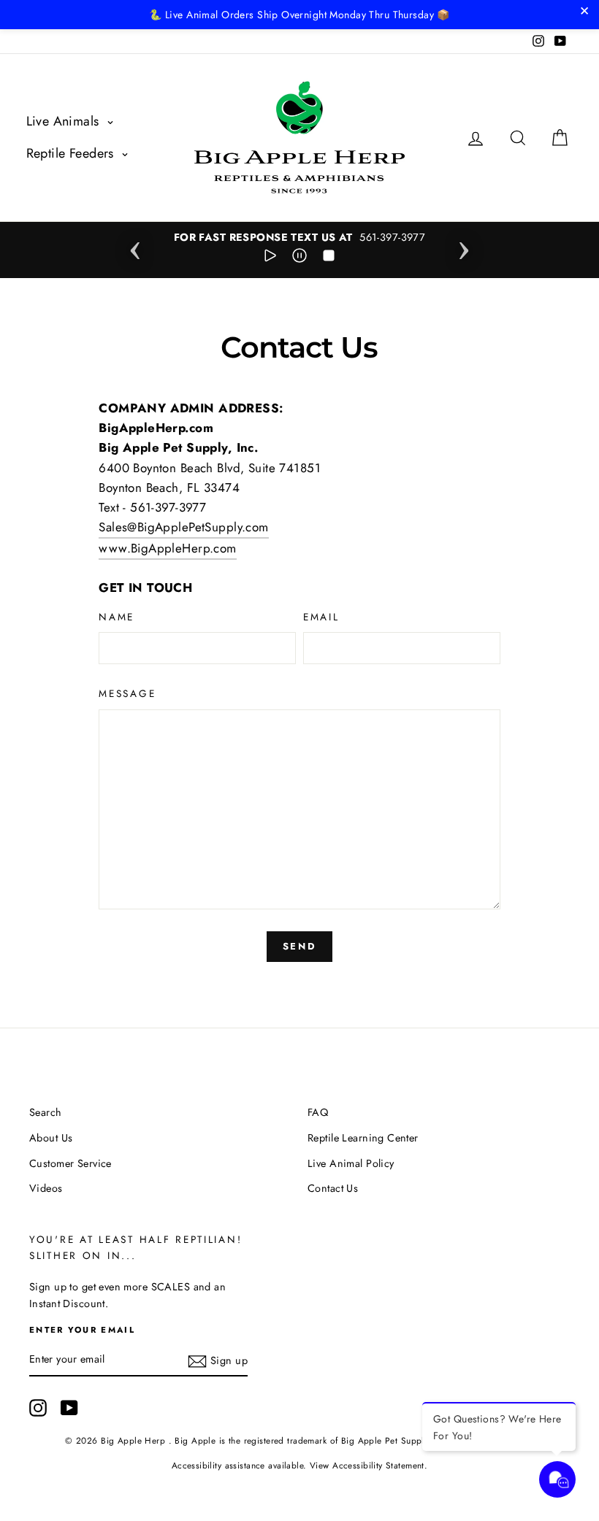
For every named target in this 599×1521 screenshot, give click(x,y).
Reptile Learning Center (363, 1138)
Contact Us (333, 1188)
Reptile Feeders (72, 153)
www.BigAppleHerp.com (168, 548)
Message (127, 693)
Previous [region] (135, 246)
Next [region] (463, 246)
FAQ (318, 1112)
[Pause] (299, 258)
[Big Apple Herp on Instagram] (38, 1407)
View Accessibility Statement (367, 1465)
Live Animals (65, 121)
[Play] (270, 258)
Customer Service (70, 1163)
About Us (50, 1138)
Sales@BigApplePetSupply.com (183, 527)
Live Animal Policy (351, 1163)
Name (116, 616)
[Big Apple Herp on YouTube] (69, 1407)
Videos (46, 1188)
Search (45, 1112)
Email (321, 616)
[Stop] (329, 258)
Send (299, 946)
